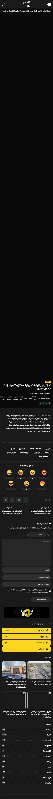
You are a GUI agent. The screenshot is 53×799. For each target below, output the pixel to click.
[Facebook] (49, 403)
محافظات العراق (43, 456)
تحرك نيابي (21, 398)
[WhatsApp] (43, 403)
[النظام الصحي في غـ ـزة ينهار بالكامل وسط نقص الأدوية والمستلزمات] (14, 670)
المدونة (48, 746)
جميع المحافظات (15, 398)
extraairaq (41, 398)
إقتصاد (48, 730)
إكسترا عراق (34, 398)
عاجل (49, 772)
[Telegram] (40, 403)
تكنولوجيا (47, 751)
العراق (30, 398)
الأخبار (47, 381)
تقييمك (48, 535)
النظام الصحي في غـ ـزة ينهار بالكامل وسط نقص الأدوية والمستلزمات (16, 684)
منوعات (48, 783)
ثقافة (48, 756)
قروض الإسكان (9, 398)
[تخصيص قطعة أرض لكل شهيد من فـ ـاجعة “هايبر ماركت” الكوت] (14, 700)
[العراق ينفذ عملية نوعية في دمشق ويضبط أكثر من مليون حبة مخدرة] (39, 700)
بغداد (25, 398)
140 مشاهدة (34, 393)
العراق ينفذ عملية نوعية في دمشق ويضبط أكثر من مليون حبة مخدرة (40, 714)
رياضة (49, 762)
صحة (49, 767)
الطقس (48, 740)
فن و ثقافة (47, 778)
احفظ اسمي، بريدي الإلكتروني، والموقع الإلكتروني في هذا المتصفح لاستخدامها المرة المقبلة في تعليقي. (28, 591)
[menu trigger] (48, 4)
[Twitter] (46, 403)
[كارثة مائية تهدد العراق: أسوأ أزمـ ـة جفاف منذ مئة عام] (39, 670)
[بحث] (3, 4)
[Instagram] (26, 643)
